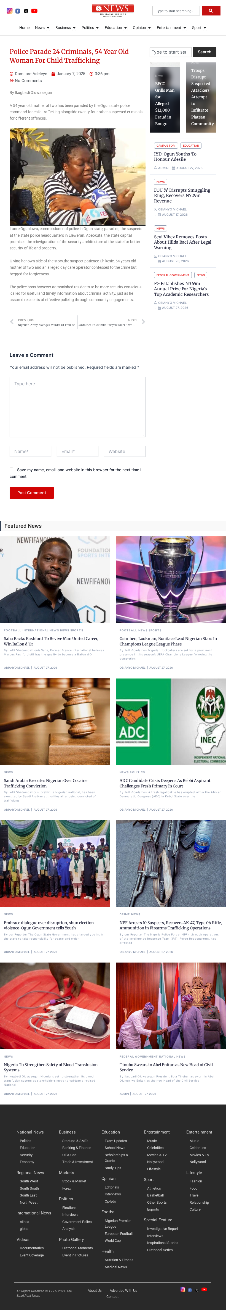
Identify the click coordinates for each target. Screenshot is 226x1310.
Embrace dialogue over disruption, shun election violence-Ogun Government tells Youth (49, 925)
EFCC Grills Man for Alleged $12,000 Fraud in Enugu (164, 103)
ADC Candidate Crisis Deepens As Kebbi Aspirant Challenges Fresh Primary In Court (165, 783)
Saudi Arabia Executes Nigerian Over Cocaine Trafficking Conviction (45, 783)
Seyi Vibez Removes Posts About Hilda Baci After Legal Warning (182, 242)
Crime (125, 914)
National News (172, 1056)
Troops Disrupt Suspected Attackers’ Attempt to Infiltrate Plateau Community (202, 97)
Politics (137, 772)
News (159, 76)
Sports (76, 630)
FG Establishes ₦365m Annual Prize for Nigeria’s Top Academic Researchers (181, 289)
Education (191, 145)
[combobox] (176, 10)
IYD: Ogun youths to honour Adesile (175, 156)
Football (12, 630)
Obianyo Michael (17, 667)
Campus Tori (166, 145)
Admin (124, 1093)
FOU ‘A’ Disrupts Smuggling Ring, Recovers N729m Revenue (182, 196)
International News (41, 630)
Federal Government (173, 275)
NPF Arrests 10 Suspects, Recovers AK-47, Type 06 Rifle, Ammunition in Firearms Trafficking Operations (171, 925)
